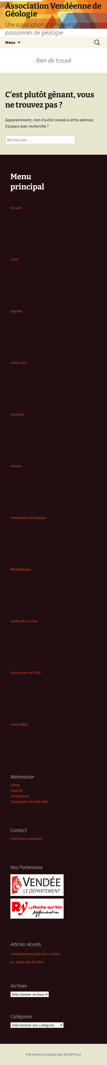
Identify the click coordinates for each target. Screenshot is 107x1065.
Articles (16, 466)
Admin (15, 785)
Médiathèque (20, 569)
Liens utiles (19, 724)
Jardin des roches (24, 621)
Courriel (16, 790)
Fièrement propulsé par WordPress (53, 1054)
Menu (10, 42)
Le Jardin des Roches (27, 962)
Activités (17, 414)
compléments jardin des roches (35, 954)
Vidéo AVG (18, 362)
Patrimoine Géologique (28, 517)
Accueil (16, 207)
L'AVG (14, 259)
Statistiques (19, 796)
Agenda (16, 311)
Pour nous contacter (26, 838)
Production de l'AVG (25, 672)
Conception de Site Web (29, 801)
